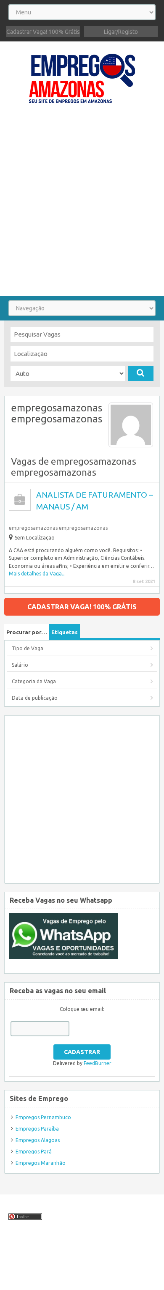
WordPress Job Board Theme (74, 1271)
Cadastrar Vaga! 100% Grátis (43, 31)
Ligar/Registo (121, 31)
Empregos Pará (34, 1151)
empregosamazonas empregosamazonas (58, 528)
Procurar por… (26, 632)
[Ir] (140, 373)
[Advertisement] (82, 203)
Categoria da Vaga (34, 681)
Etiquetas (64, 632)
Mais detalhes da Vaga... (37, 573)
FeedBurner (97, 1063)
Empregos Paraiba (37, 1128)
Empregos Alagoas (38, 1140)
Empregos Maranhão (41, 1163)
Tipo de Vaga (27, 648)
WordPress (16, 1279)
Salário (20, 665)
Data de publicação (35, 698)
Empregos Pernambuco (43, 1117)
